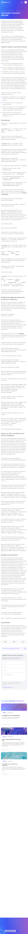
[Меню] (25, 2)
